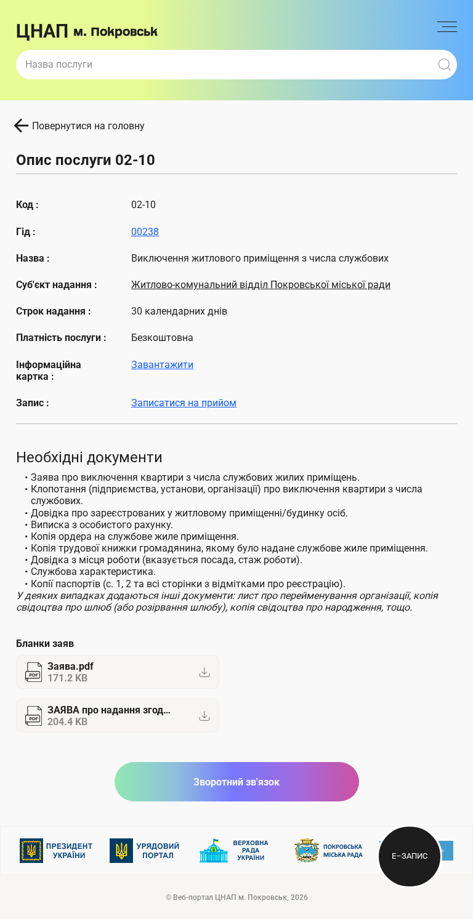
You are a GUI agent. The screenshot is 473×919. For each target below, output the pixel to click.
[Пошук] (444, 65)
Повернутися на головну (88, 126)
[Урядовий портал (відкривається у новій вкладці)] (147, 850)
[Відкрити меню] (447, 31)
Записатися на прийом (183, 403)
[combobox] (224, 64)
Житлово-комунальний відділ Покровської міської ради (260, 285)
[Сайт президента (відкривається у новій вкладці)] (57, 850)
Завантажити (162, 365)
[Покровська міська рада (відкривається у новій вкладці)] (326, 850)
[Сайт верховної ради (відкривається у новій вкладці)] (236, 850)
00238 (145, 232)
